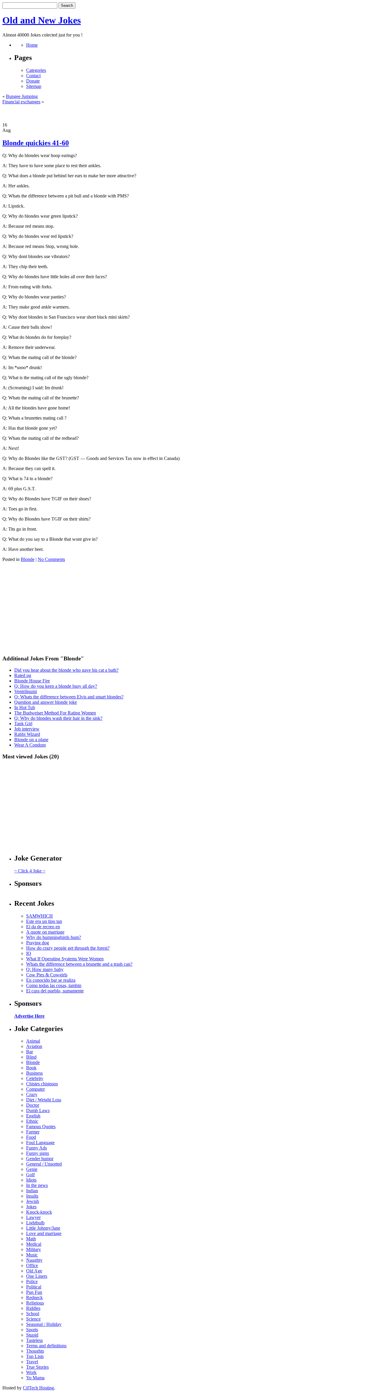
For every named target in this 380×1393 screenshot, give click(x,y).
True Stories (37, 1367)
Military (33, 1249)
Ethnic (32, 1121)
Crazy (31, 1094)
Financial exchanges (21, 101)
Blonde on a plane (31, 739)
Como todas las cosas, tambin (53, 985)
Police (32, 1281)
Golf (30, 1174)
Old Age (34, 1270)
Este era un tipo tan (44, 921)
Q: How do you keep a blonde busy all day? (55, 686)
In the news (37, 1185)
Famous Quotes (41, 1126)
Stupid (32, 1334)
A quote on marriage (45, 932)
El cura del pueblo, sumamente (55, 990)
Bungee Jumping (22, 96)
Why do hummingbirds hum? (53, 937)
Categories (36, 70)
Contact (33, 75)
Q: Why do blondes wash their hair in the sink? (58, 718)
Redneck (34, 1297)
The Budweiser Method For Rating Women (55, 712)
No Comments (51, 559)
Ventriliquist (25, 691)
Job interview (26, 728)
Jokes (31, 1206)
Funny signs (37, 1153)
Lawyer (33, 1217)
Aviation (34, 1046)
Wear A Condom (30, 744)
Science (33, 1318)
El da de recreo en (43, 926)
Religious (35, 1302)
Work (31, 1372)
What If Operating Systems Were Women (65, 958)
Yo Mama (35, 1377)
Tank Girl (23, 723)
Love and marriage (43, 1233)
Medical (33, 1244)
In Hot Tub (24, 707)
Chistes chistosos (42, 1083)
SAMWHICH (39, 915)
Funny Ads (36, 1147)
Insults (32, 1195)
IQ (28, 953)
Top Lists (35, 1356)
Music (32, 1254)
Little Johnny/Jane (43, 1228)
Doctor (32, 1105)
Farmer (32, 1131)
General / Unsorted (44, 1163)
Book (31, 1067)
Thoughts (35, 1351)
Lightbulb (35, 1222)
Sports (32, 1329)
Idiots (31, 1179)
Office (32, 1265)
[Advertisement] (190, 113)
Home (32, 45)
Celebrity (34, 1078)
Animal (33, 1040)
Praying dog (37, 942)
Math (31, 1238)
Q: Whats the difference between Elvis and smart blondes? (69, 696)
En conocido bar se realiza (50, 980)
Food (31, 1137)
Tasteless (34, 1340)
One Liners (36, 1276)
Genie (31, 1169)
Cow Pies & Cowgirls (46, 974)
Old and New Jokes (41, 20)
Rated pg (22, 675)
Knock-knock (39, 1212)
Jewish (32, 1201)
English (33, 1115)
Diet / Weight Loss (43, 1099)
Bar (29, 1051)
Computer (35, 1089)
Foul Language (40, 1142)
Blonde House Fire (32, 680)
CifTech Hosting (38, 1387)
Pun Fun (34, 1292)
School (32, 1313)
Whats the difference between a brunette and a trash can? (79, 964)
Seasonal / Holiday (43, 1324)
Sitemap (33, 86)
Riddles (33, 1308)
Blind (31, 1057)
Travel (32, 1361)
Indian (32, 1190)
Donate (33, 80)
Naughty (34, 1260)
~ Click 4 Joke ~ (29, 870)
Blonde (27, 559)
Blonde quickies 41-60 (35, 143)
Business (34, 1073)
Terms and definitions (46, 1345)
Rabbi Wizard (27, 734)
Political (33, 1286)
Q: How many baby (45, 969)
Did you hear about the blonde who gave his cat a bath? (66, 670)
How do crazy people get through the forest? (68, 948)
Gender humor (39, 1158)
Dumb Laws (38, 1110)
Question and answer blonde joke (45, 702)
